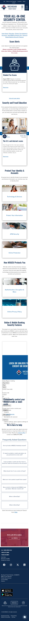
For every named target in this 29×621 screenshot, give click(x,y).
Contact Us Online (5, 560)
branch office (21, 433)
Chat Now (3, 557)
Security (21, 135)
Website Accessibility (5, 617)
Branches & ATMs (5, 558)
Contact (13, 3)
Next (28, 68)
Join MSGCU (14, 538)
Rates (24, 1)
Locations (19, 1)
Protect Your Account (6, 578)
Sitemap (13, 617)
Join (4, 1)
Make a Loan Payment (11, 1)
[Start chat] (24, 617)
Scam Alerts (5, 33)
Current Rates (4, 579)
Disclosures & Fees (5, 615)
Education (11, 33)
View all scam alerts (14, 98)
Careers (3, 581)
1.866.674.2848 (5, 552)
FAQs (15, 512)
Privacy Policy (14, 615)
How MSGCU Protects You (15, 35)
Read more (5, 87)
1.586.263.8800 (5, 554)
